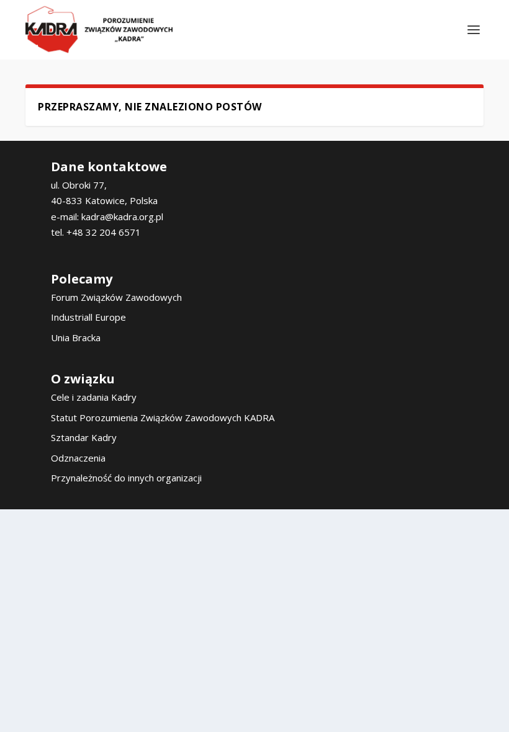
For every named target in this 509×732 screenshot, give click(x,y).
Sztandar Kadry (84, 437)
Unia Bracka (76, 337)
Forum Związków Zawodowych (116, 297)
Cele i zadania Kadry (94, 397)
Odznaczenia (78, 458)
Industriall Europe (88, 317)
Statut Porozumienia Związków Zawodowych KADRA (162, 417)
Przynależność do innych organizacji (126, 477)
